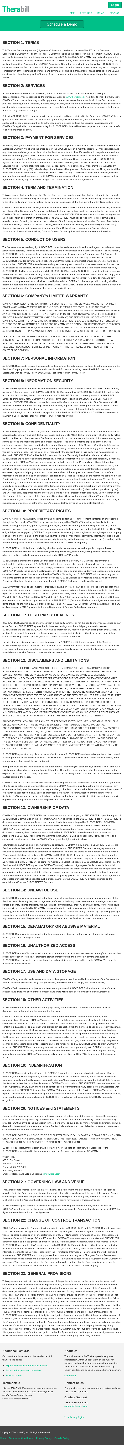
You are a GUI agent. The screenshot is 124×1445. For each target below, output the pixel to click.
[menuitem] (71, 13)
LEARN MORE (70, 1376)
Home (71, 13)
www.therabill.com (75, 97)
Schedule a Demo (62, 24)
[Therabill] (15, 8)
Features (86, 13)
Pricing (114, 13)
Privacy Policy (44, 1438)
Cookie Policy (62, 1438)
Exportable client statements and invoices (27, 1365)
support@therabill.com (76, 1406)
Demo (100, 13)
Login (115, 4)
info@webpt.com (51, 1174)
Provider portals (14, 1375)
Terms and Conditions (21, 1438)
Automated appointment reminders (23, 1370)
